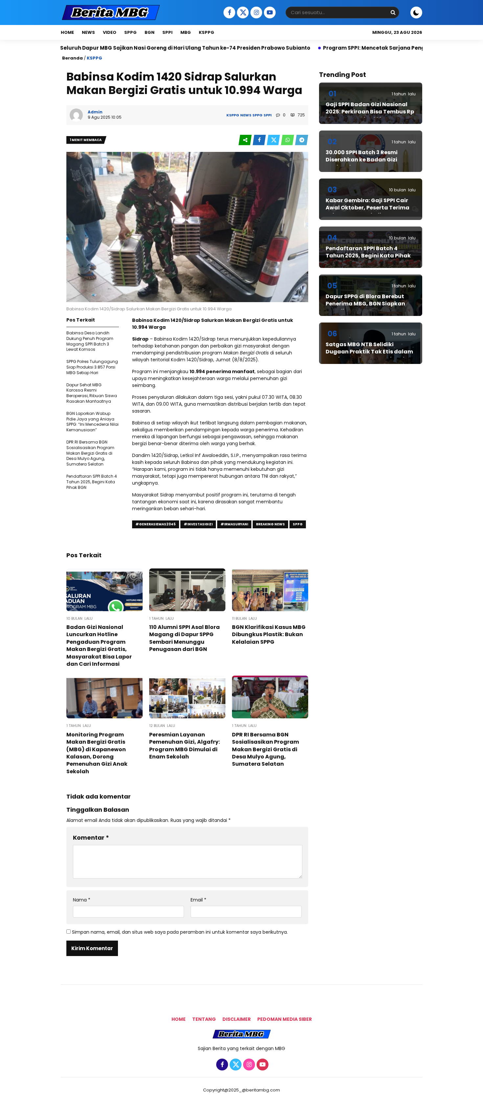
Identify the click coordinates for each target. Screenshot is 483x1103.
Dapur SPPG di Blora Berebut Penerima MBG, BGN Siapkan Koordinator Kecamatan (365, 304)
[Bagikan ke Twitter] (274, 140)
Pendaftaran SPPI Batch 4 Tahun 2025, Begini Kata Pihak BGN (91, 481)
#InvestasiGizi (198, 524)
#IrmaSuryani (234, 524)
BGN (149, 32)
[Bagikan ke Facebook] (260, 140)
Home (67, 32)
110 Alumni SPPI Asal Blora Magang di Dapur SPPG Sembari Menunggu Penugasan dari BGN (184, 638)
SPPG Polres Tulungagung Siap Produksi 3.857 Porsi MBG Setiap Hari (92, 367)
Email (198, 900)
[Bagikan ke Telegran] (301, 140)
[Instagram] (255, 13)
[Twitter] (242, 13)
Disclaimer (236, 1019)
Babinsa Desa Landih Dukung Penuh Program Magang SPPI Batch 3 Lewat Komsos (89, 341)
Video (109, 32)
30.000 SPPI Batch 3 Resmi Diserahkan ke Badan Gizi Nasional (362, 160)
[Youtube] (269, 13)
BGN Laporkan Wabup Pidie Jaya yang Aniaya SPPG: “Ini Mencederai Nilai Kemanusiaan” (92, 422)
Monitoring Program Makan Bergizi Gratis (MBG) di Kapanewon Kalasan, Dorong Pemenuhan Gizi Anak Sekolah (96, 753)
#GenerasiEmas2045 (155, 524)
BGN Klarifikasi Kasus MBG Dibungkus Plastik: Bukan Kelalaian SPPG (269, 634)
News (88, 32)
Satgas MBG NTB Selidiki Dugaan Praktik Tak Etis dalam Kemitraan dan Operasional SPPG (369, 355)
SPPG (130, 32)
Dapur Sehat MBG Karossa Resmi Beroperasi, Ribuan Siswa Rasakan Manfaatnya (91, 393)
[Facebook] (228, 13)
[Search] (393, 12)
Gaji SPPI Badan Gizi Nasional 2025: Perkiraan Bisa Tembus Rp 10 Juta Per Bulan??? (370, 112)
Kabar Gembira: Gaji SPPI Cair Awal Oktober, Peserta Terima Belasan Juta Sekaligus (367, 208)
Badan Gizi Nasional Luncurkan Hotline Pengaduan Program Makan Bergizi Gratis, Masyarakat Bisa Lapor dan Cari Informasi (99, 645)
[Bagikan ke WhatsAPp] (288, 140)
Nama (81, 900)
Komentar (91, 837)
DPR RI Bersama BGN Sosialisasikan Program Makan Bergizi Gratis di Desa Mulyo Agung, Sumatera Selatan (90, 453)
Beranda (72, 58)
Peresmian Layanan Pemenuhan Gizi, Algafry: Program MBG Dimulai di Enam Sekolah (184, 745)
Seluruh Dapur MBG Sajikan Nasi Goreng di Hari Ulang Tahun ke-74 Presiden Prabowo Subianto (133, 47)
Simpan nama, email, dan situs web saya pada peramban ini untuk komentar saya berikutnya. (180, 932)
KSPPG (206, 32)
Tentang (204, 1019)
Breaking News (270, 524)
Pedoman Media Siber (284, 1019)
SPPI (167, 32)
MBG (185, 32)
